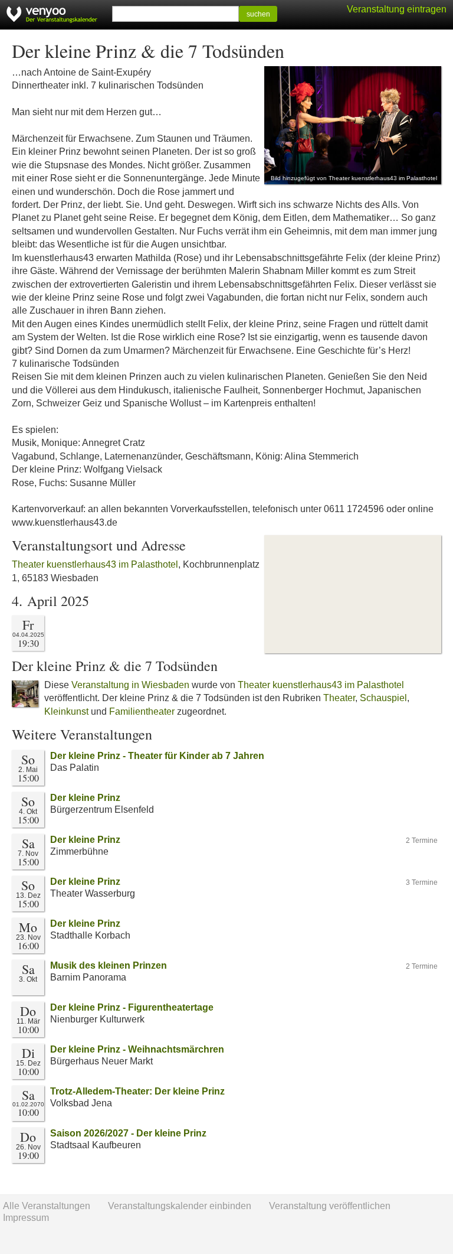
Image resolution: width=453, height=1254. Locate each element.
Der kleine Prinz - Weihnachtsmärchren (137, 1049)
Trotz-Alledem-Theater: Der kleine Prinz (137, 1091)
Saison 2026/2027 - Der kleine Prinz (128, 1133)
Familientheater (142, 711)
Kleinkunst (66, 711)
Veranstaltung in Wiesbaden (130, 685)
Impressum (26, 1218)
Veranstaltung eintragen (397, 9)
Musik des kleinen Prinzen (108, 965)
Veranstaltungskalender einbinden (179, 1206)
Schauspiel (383, 698)
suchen (258, 14)
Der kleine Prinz (85, 798)
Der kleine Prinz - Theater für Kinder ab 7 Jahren (157, 756)
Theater (339, 698)
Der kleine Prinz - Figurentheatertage (132, 1007)
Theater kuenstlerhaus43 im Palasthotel (95, 564)
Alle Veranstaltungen (46, 1206)
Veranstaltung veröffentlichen (329, 1206)
